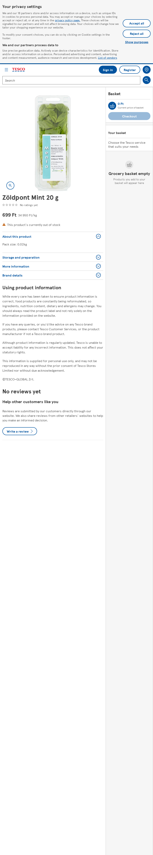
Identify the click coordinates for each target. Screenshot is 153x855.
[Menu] (6, 70)
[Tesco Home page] (19, 70)
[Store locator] (147, 70)
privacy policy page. (67, 20)
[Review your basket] (112, 106)
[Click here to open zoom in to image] (10, 186)
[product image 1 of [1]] (52, 143)
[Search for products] (147, 80)
